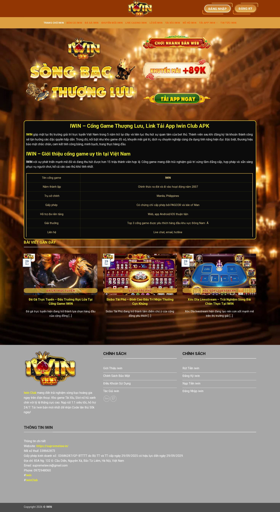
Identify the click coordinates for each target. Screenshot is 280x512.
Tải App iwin (207, 22)
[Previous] (23, 290)
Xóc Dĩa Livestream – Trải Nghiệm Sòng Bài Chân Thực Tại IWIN (219, 301)
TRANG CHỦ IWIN (54, 22)
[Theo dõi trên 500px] (106, 399)
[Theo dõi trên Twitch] (113, 399)
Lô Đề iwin (156, 22)
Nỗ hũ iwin (189, 22)
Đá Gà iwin (92, 22)
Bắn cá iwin (74, 22)
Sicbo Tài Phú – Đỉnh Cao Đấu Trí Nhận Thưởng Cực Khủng (140, 301)
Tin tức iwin (228, 22)
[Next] (257, 290)
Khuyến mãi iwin (112, 22)
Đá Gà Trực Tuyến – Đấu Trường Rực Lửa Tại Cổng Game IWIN (60, 301)
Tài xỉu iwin (172, 22)
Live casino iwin (136, 22)
